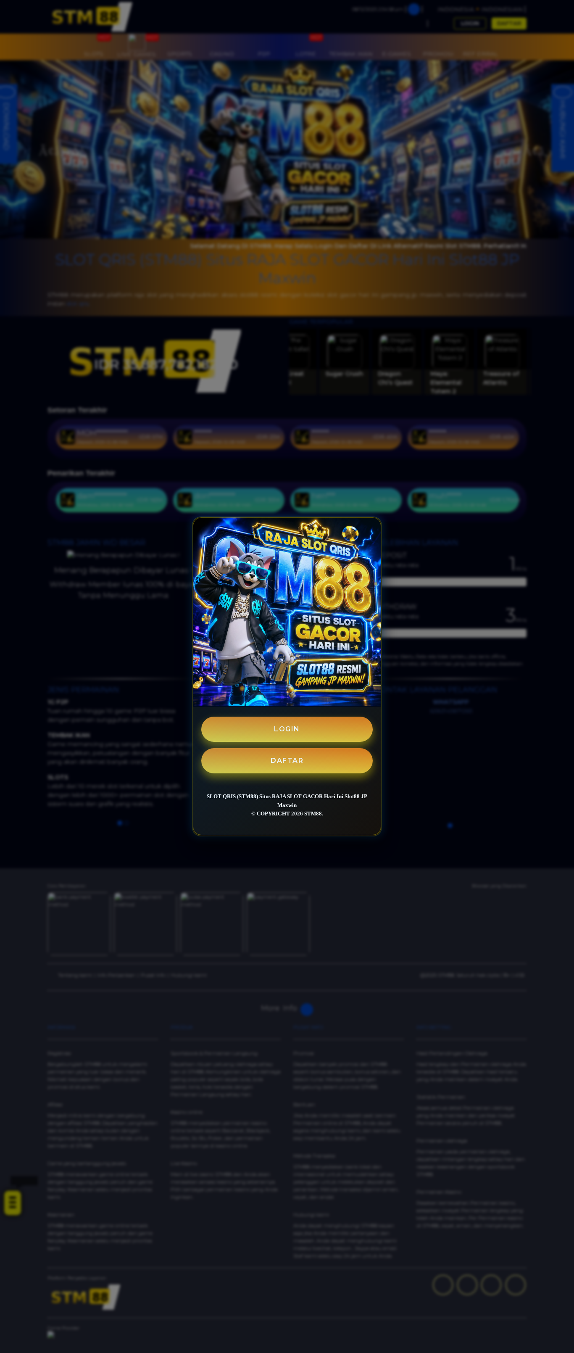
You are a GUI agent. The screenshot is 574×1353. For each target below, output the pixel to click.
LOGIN (287, 729)
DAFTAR (287, 761)
